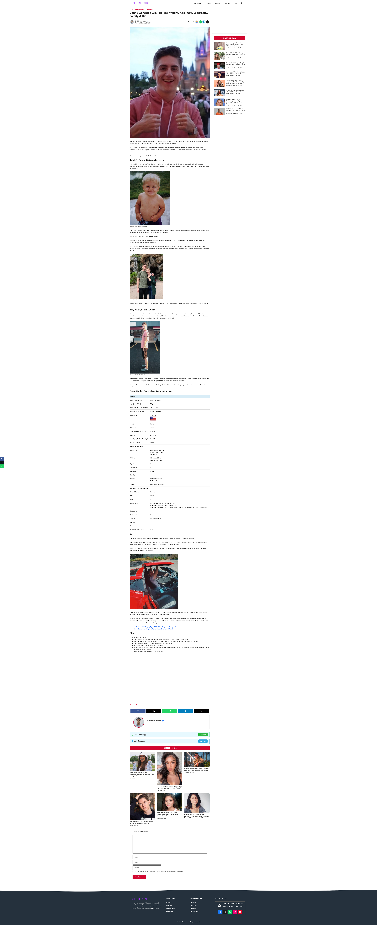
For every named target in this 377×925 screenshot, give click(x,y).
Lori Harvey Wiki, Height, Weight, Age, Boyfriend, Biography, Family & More (169, 787)
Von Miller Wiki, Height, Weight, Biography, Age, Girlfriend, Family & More (235, 110)
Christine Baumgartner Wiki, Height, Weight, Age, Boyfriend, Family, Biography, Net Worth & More (235, 102)
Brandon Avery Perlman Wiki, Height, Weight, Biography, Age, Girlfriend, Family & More (235, 44)
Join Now (203, 734)
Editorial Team (141, 21)
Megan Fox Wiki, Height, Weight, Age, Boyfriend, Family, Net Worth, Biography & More (235, 91)
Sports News (169, 911)
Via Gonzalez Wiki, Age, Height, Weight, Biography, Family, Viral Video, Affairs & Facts (167, 814)
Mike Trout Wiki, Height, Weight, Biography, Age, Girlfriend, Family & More (235, 64)
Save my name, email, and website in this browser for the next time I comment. (159, 871)
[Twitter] (2, 462)
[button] (241, 3)
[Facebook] (2, 459)
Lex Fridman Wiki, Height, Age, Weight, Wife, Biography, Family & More (156, 627)
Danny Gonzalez (136, 705)
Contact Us (193, 905)
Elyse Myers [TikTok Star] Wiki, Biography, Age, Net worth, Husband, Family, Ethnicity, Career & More (196, 816)
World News (169, 905)
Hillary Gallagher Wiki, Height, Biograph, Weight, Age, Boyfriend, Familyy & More (235, 54)
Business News (170, 908)
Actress (217, 3)
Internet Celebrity (138, 9)
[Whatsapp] (2, 466)
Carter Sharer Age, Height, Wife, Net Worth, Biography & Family (153, 629)
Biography (197, 3)
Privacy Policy (194, 911)
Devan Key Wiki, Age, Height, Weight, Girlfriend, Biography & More (142, 822)
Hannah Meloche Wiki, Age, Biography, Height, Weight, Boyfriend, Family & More (142, 774)
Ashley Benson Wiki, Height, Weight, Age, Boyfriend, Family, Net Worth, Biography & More (235, 82)
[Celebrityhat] (141, 3)
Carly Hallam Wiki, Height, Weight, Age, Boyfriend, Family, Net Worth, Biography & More (235, 73)
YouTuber (227, 3)
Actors (209, 3)
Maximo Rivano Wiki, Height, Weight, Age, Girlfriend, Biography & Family (196, 769)
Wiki (235, 3)
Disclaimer (193, 908)
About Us (193, 902)
